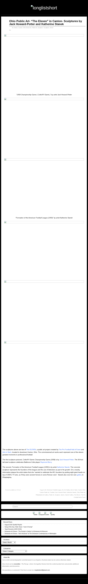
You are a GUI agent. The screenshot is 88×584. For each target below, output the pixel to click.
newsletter (17, 564)
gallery (79, 475)
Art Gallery (67, 490)
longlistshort (47, 581)
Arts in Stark (7, 452)
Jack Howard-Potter (60, 492)
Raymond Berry (46, 462)
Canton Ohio (81, 490)
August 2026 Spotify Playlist (13, 525)
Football (52, 492)
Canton (20, 27)
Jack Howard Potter (67, 460)
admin (13, 490)
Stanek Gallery (69, 495)
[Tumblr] (47, 514)
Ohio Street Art (27, 27)
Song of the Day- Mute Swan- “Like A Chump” (19, 527)
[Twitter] (35, 514)
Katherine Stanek (63, 467)
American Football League (54, 490)
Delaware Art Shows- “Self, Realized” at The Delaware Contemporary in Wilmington (30, 533)
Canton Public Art (44, 492)
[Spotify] (52, 514)
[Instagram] (41, 514)
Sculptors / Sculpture (43, 27)
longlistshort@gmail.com (42, 570)
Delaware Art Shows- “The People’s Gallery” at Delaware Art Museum (26, 531)
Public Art (34, 27)
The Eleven (77, 495)
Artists (16, 27)
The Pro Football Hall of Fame (70, 449)
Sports (63, 495)
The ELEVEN (31, 449)
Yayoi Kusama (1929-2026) (13, 529)
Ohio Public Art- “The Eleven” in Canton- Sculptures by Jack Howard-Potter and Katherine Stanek (45, 23)
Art (13, 27)
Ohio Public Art (81, 492)
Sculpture (57, 495)
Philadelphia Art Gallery (42, 495)
